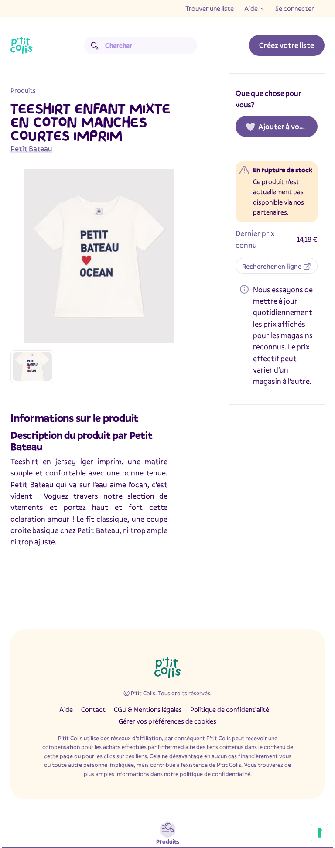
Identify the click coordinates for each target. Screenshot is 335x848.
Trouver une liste (209, 8)
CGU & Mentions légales (148, 709)
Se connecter (294, 8)
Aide (251, 8)
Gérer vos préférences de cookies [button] (167, 721)
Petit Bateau (31, 149)
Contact (93, 709)
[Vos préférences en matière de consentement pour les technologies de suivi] (319, 832)
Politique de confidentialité (229, 709)
